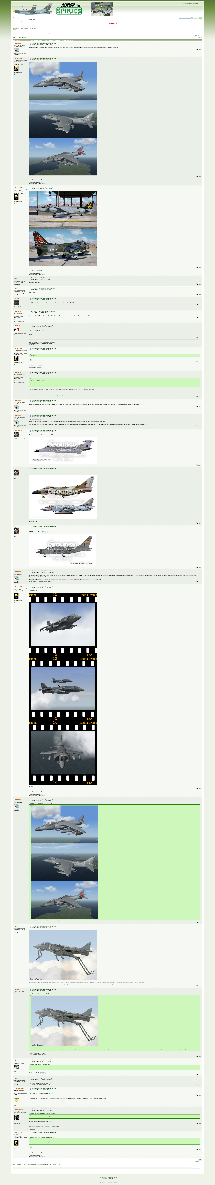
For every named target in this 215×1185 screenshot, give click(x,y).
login (17, 17)
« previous (197, 35)
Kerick (17, 989)
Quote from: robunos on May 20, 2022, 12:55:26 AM (40, 376)
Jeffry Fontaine (19, 1088)
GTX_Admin (18, 58)
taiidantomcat (19, 1109)
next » (201, 35)
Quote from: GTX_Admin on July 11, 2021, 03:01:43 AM (41, 803)
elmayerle (18, 43)
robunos (17, 325)
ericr (16, 1060)
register (20, 17)
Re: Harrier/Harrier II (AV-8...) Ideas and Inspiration (44, 43)
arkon (17, 298)
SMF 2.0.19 (102, 1177)
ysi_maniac (18, 430)
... (17, 37)
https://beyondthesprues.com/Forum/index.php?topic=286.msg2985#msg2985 (47, 395)
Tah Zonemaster (110, 1178)
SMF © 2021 (107, 1177)
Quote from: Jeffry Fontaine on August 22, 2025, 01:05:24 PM (42, 1113)
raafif (16, 278)
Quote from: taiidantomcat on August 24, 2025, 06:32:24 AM (42, 1137)
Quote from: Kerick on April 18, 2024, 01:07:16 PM (40, 1064)
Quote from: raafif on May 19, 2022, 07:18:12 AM (39, 352)
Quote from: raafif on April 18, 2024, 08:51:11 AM (39, 993)
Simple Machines (113, 1177)
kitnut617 (18, 311)
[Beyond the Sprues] (14, 74)
